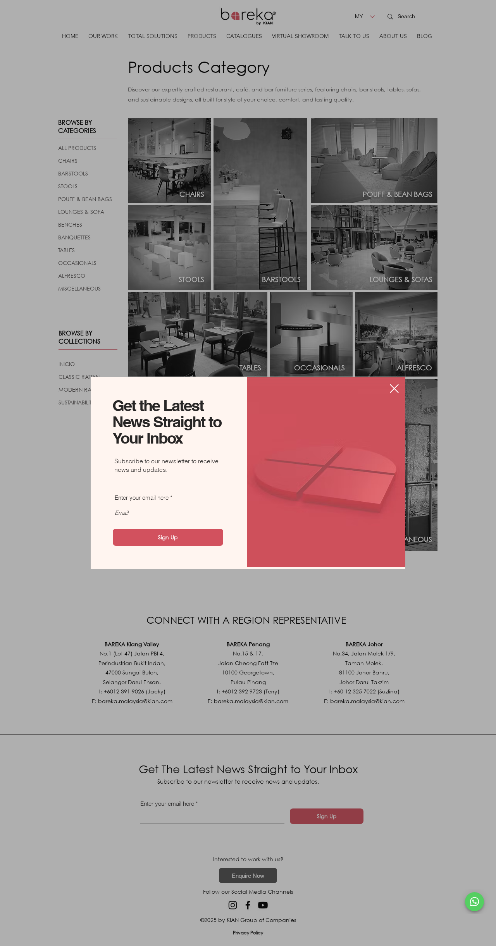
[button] (394, 389)
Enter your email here (142, 498)
